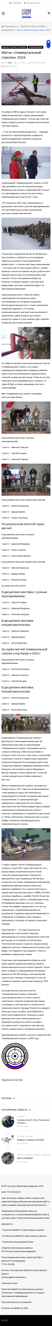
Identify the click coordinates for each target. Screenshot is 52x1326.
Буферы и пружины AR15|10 (30, 1140)
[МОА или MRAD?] (8, 1158)
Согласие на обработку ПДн (15, 1308)
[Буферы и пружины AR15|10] (8, 1140)
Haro (10, 63)
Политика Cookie (9, 1283)
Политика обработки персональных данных (22, 1289)
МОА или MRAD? (25, 1158)
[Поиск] (49, 13)
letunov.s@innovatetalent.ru (14, 1277)
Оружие (20, 1117)
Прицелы (46, 1155)
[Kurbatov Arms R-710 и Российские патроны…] (8, 1121)
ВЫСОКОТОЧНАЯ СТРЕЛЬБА (29, 1155)
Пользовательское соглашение (17, 1302)
